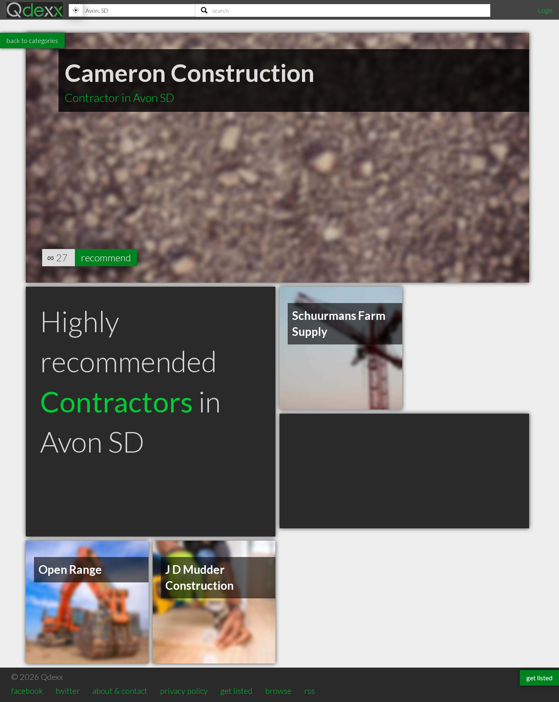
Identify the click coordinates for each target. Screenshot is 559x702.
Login (545, 10)
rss (309, 690)
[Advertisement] (404, 471)
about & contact (119, 690)
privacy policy (184, 690)
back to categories (32, 40)
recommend (106, 257)
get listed (236, 690)
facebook (27, 690)
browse (278, 690)
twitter (68, 690)
